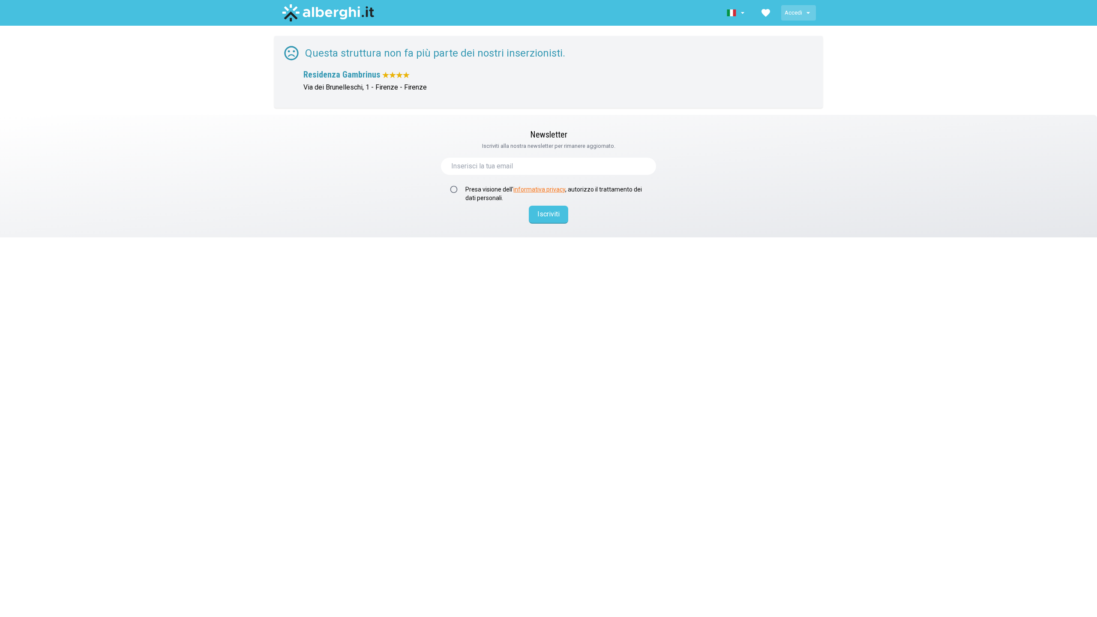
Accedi (793, 12)
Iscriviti (548, 214)
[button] (736, 13)
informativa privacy (539, 189)
